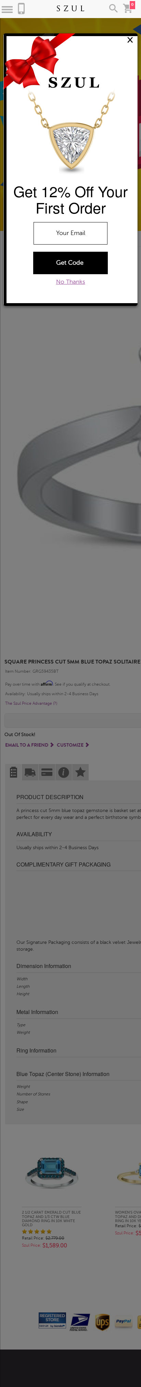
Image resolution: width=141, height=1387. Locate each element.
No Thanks (70, 282)
